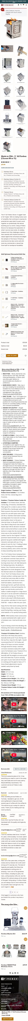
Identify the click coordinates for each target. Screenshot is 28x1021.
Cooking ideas (6, 988)
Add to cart (12, 355)
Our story (5, 990)
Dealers (4, 1003)
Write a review (20, 769)
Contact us (5, 994)
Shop (2, 936)
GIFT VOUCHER (6, 992)
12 (9, 162)
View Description (7, 167)
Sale (2, 986)
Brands (3, 1008)
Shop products (6, 984)
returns (4, 1001)
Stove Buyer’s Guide (8, 999)
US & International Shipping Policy (11, 1006)
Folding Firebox (8, 363)
